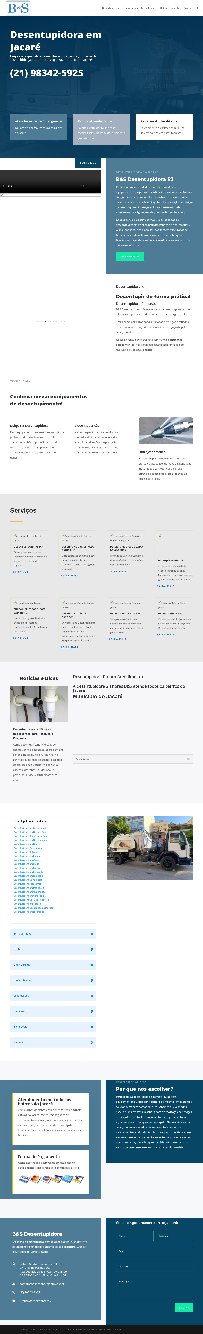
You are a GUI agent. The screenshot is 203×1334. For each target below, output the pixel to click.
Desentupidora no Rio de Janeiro (31, 828)
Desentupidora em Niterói (27, 844)
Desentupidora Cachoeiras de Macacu (33, 908)
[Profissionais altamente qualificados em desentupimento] (51, 195)
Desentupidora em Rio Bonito (29, 912)
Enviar (184, 1307)
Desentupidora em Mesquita (28, 872)
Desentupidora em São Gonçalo (30, 840)
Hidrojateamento (170, 8)
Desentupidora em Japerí (27, 860)
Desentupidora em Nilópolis (28, 876)
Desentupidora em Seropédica (30, 896)
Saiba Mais (21, 572)
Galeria (188, 8)
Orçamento (130, 256)
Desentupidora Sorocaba (27, 918)
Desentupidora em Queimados (30, 892)
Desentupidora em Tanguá (27, 904)
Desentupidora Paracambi (27, 884)
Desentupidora (110, 8)
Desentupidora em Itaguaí (27, 856)
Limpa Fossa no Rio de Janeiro (139, 8)
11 (64, 321)
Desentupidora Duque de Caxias (30, 836)
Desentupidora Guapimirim (28, 848)
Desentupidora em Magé (26, 864)
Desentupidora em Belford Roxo (30, 832)
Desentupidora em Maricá (27, 868)
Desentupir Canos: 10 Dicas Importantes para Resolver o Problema (33, 733)
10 (61, 321)
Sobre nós (88, 162)
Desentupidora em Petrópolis (29, 888)
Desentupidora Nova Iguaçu (28, 880)
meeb (118, 1329)
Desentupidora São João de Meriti (31, 900)
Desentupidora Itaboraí (26, 852)
